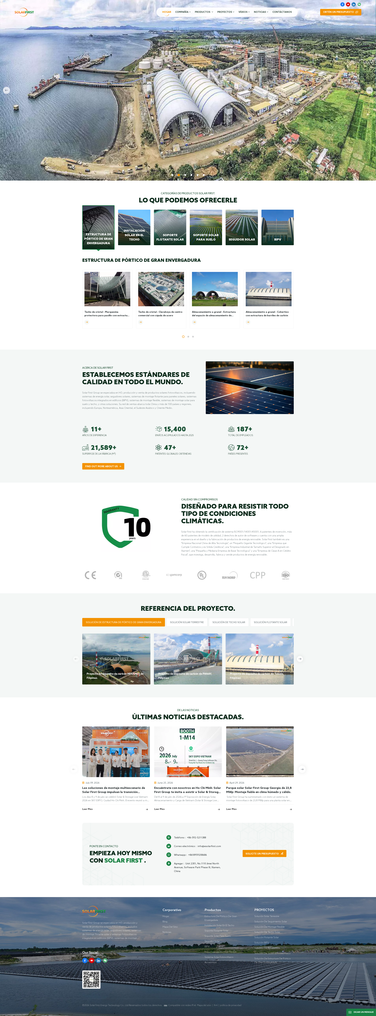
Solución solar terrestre (266, 916)
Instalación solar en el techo (219, 925)
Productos (203, 12)
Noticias (260, 12)
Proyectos (224, 12)
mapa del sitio (170, 926)
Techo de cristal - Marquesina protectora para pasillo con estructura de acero (107, 314)
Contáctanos (282, 12)
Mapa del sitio (204, 1005)
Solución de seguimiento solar (270, 921)
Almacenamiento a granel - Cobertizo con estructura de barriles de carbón (267, 314)
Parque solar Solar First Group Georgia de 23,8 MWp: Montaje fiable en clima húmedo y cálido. (259, 790)
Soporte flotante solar (216, 930)
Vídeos (243, 12)
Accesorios (211, 962)
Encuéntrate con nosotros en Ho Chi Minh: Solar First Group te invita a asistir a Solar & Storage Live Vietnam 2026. (187, 790)
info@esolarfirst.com (209, 846)
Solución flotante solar (266, 937)
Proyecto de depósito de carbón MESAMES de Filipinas (115, 676)
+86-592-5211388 (196, 837)
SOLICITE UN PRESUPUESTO (262, 853)
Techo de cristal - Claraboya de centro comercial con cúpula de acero (160, 314)
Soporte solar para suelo (218, 935)
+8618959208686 (197, 854)
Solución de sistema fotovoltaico (272, 953)
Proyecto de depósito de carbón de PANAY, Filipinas (185, 676)
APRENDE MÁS (93, 160)
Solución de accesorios (267, 947)
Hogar (166, 12)
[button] (172, 175)
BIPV (207, 946)
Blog (165, 921)
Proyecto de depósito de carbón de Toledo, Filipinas (257, 676)
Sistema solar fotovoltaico (219, 957)
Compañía (181, 12)
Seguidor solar (212, 941)
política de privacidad (230, 1005)
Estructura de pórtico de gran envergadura (221, 918)
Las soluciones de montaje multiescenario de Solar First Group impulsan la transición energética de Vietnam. (113, 790)
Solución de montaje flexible (269, 926)
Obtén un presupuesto (338, 12)
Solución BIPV (261, 942)
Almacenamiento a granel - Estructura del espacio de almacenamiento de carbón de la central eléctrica (214, 314)
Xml (216, 1005)
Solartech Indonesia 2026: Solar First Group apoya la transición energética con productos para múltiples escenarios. (330, 790)
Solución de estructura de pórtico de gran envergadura (272, 960)
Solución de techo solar (267, 932)
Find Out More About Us (101, 466)
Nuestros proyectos (129, 160)
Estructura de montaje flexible (221, 951)
